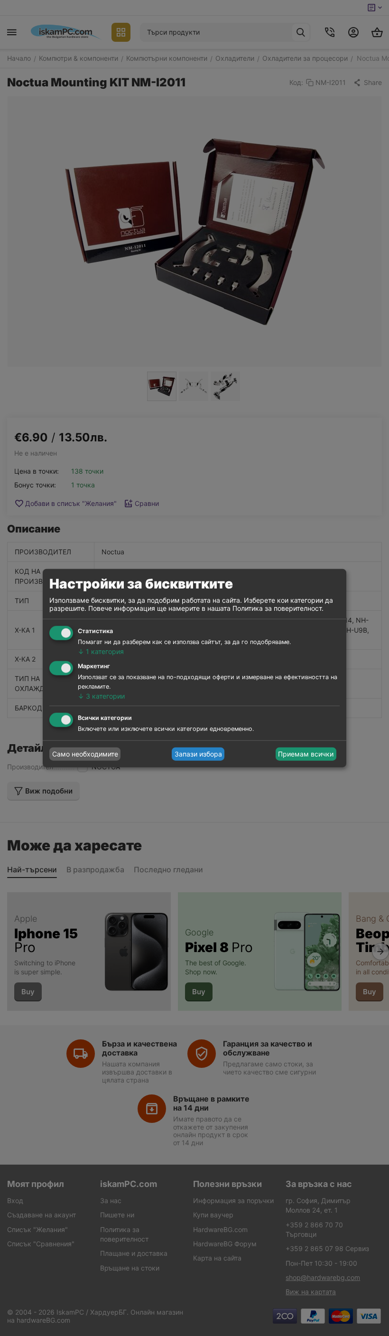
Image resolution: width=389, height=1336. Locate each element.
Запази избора (198, 754)
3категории (101, 696)
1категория (101, 651)
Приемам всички (305, 754)
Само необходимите (85, 754)
